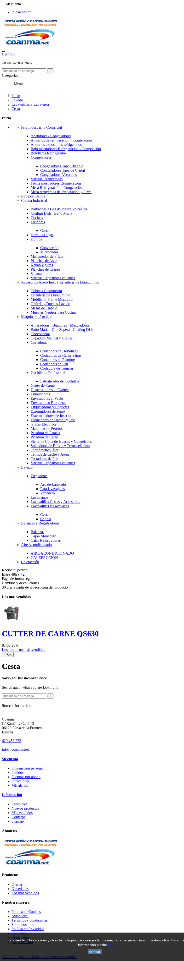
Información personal (28, 768)
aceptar (94, 952)
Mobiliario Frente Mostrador (52, 299)
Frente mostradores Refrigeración (56, 183)
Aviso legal (20, 916)
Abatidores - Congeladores (51, 136)
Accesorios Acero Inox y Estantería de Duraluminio (60, 282)
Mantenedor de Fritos (47, 256)
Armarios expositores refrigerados (56, 144)
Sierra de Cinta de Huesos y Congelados (61, 441)
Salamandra (39, 274)
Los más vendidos (25, 893)
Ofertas (17, 884)
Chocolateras (40, 334)
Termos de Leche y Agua (50, 454)
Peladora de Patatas (45, 433)
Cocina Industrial (34, 200)
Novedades (20, 889)
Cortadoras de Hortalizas (59, 351)
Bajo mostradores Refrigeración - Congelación (66, 149)
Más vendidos (22, 813)
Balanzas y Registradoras (40, 523)
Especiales (19, 804)
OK (8, 654)
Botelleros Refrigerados (48, 153)
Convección (49, 248)
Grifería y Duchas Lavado (50, 304)
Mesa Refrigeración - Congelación (57, 188)
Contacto (18, 817)
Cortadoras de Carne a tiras (60, 355)
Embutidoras (40, 394)
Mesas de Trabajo (44, 308)
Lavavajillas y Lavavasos (50, 506)
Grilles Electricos (44, 424)
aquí (111, 945)
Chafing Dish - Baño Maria (51, 213)
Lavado (27, 467)
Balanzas (37, 532)
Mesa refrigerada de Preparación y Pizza (61, 192)
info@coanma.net (15, 749)
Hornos (36, 239)
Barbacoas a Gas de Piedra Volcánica (59, 209)
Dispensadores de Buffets (50, 390)
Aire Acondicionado (36, 545)
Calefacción (30, 562)
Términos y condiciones (30, 920)
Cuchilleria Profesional (48, 373)
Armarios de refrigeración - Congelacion (61, 140)
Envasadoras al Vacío (47, 398)
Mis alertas (20, 785)
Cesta (44, 515)
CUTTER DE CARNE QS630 (50, 633)
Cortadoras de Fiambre (57, 360)
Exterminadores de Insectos (51, 416)
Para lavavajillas (52, 489)
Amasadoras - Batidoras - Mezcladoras (60, 325)
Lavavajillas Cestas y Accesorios (55, 502)
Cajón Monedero (43, 536)
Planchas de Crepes (45, 269)
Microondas (49, 252)
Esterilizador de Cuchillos (59, 381)
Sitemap (18, 821)
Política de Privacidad (28, 929)
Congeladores (41, 157)
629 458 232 (11, 741)
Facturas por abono (26, 777)
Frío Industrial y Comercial (41, 127)
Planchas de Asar (44, 261)
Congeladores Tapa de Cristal (62, 170)
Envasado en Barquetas (48, 403)
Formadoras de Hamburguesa (53, 420)
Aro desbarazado (53, 484)
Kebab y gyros (42, 265)
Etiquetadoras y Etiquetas (50, 407)
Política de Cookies (26, 912)
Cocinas (37, 218)
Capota (45, 519)
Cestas (45, 231)
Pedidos (17, 772)
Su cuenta (10, 759)
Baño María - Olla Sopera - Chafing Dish (62, 330)
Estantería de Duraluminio (50, 295)
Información (12, 795)
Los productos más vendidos (23, 650)
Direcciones (20, 781)
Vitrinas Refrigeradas (47, 179)
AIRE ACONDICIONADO (52, 553)
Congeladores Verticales (58, 175)
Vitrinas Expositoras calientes (53, 278)
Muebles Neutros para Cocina (53, 312)
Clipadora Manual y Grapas (52, 338)
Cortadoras (39, 342)
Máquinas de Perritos (47, 428)
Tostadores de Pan (44, 459)
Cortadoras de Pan (54, 364)
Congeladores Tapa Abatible (61, 166)
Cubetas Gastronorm (46, 291)
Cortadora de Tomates (57, 368)
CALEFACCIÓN (44, 558)
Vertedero (47, 493)
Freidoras (38, 222)
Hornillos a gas (42, 235)
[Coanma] (30, 865)
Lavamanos (39, 497)
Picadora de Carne (44, 437)
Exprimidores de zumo (48, 411)
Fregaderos (39, 476)
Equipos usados (33, 196)
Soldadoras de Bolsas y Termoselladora (60, 446)
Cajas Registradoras (46, 540)
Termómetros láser (44, 450)
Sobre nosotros (23, 925)
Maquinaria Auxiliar (36, 317)
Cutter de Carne (43, 385)
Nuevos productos (25, 808)
